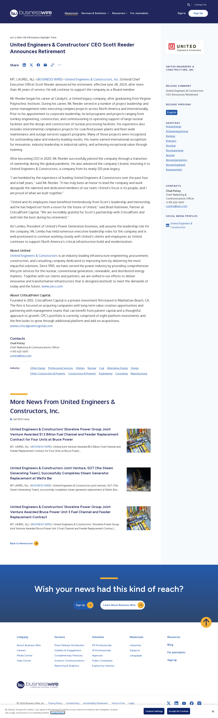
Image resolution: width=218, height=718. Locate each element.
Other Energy (37, 368)
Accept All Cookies (178, 711)
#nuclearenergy (175, 150)
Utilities (80, 368)
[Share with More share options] (59, 65)
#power (170, 155)
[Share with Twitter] (31, 65)
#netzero (171, 140)
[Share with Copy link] (52, 65)
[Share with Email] (45, 65)
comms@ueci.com (20, 355)
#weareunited (174, 169)
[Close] (213, 711)
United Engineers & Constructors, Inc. (92, 79)
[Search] (188, 4)
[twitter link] (169, 703)
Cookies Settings (154, 711)
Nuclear (91, 368)
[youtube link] (184, 703)
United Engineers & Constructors (34, 255)
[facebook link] (192, 703)
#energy (170, 136)
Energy (135, 368)
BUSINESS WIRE (50, 79)
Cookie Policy (58, 712)
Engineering (105, 373)
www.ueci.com (52, 286)
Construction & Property (82, 373)
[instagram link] (199, 703)
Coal (101, 368)
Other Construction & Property (47, 373)
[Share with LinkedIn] (24, 65)
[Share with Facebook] (38, 65)
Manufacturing (139, 373)
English (171, 112)
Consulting (121, 373)
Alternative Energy (117, 368)
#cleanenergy (173, 126)
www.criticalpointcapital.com (31, 326)
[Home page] (31, 13)
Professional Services (60, 368)
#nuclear (171, 145)
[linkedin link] (176, 703)
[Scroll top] (206, 622)
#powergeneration (176, 160)
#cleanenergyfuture (177, 131)
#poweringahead (175, 164)
